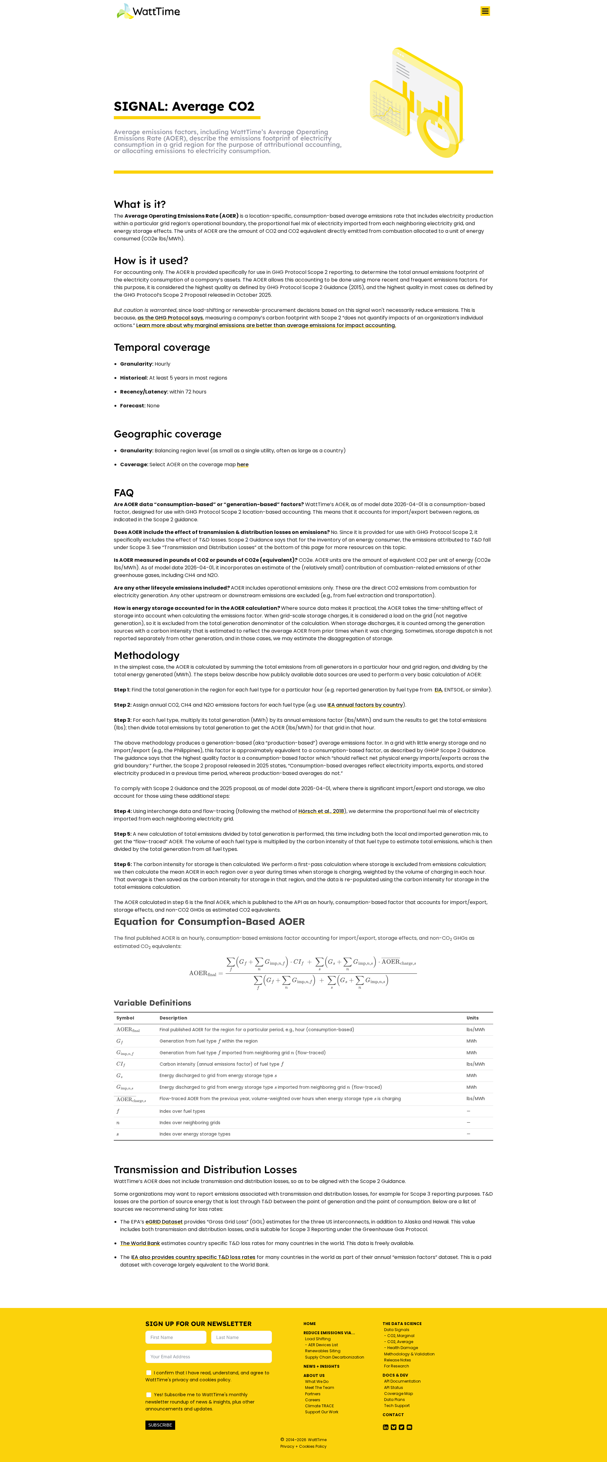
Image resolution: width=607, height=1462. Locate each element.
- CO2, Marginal (399, 1335)
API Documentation (402, 1381)
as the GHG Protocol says (170, 317)
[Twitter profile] (393, 1427)
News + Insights (322, 1366)
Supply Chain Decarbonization (334, 1357)
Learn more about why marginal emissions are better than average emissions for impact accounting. (266, 325)
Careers (312, 1400)
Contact (393, 1414)
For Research (396, 1366)
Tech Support (397, 1405)
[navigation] (485, 11)
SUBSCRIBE (160, 1425)
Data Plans (394, 1399)
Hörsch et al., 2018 (321, 811)
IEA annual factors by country (365, 705)
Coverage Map (398, 1393)
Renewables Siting (322, 1351)
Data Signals (396, 1329)
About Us (314, 1375)
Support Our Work (321, 1412)
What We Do (316, 1381)
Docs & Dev (395, 1375)
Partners (313, 1394)
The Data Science (402, 1323)
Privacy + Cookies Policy (303, 1446)
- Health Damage (401, 1347)
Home (310, 1323)
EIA (438, 689)
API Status (393, 1387)
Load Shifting (318, 1338)
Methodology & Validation (409, 1354)
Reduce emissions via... (329, 1332)
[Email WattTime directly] (409, 1427)
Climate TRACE (319, 1406)
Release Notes (397, 1360)
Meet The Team (319, 1387)
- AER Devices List (321, 1344)
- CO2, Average (398, 1341)
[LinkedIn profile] (386, 1427)
